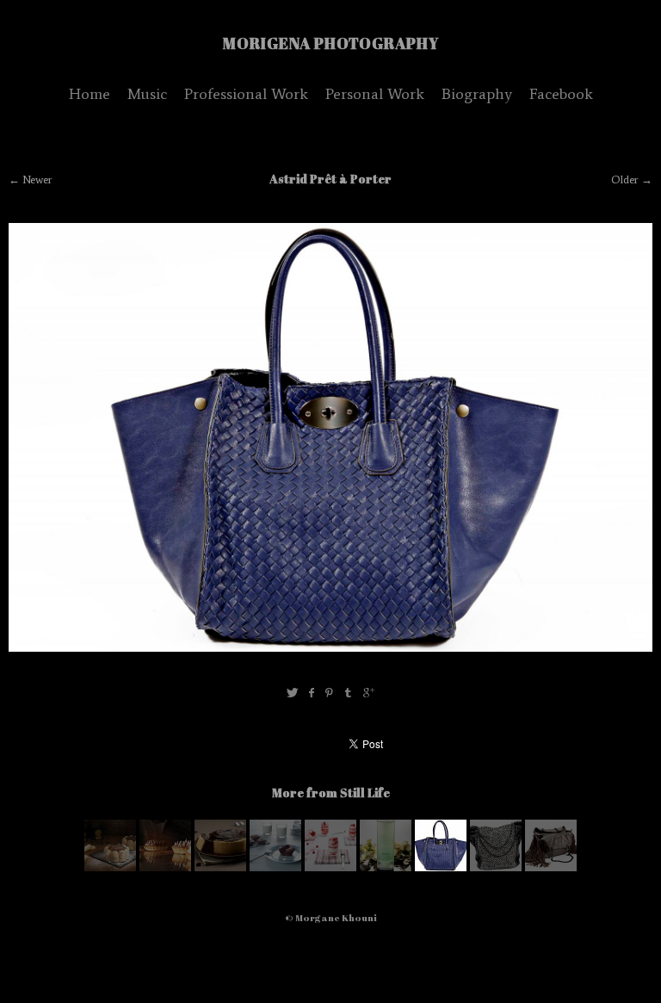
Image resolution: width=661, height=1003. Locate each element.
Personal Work (374, 93)
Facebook (561, 93)
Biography (477, 93)
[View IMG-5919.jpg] (385, 867)
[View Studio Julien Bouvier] (110, 867)
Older (625, 179)
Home (89, 93)
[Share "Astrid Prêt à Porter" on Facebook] (311, 693)
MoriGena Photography (331, 43)
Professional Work (246, 93)
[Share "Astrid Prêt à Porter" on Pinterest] (329, 693)
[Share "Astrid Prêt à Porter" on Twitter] (292, 693)
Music (147, 93)
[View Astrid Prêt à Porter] (496, 867)
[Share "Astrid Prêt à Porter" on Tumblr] (349, 693)
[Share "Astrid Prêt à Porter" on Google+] (369, 693)
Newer (37, 179)
